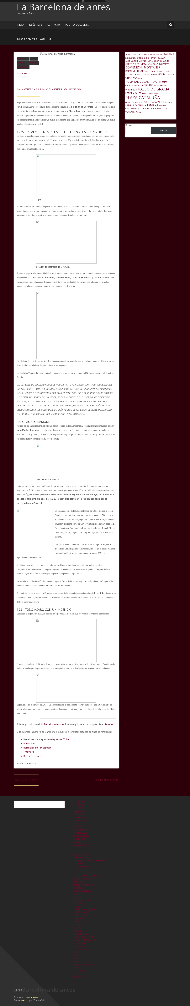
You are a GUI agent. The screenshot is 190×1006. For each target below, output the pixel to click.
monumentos (80, 924)
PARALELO (131, 89)
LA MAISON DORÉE (27, 780)
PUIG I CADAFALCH (154, 102)
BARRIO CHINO (143, 58)
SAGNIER (162, 105)
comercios (23, 58)
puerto (76, 952)
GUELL (140, 78)
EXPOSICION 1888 (150, 74)
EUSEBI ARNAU (133, 74)
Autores (109, 724)
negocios (34, 62)
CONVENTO (164, 61)
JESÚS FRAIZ (35, 24)
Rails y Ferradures (32, 756)
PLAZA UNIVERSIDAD (71, 89)
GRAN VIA (131, 78)
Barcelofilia (29, 743)
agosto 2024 (79, 802)
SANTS (165, 109)
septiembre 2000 (82, 844)
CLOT (156, 61)
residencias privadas (83, 964)
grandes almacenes (83, 900)
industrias (78, 906)
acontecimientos (81, 854)
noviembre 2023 (81, 829)
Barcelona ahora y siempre (37, 747)
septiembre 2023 (82, 835)
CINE (150, 60)
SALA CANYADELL (132, 109)
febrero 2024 (80, 820)
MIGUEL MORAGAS (132, 85)
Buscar (129, 125)
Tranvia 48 (28, 751)
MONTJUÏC (147, 85)
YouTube (64, 739)
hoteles (77, 903)
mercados (78, 918)
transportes (79, 973)
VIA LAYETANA (133, 111)
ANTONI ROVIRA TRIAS (150, 54)
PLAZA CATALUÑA (142, 97)
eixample (77, 893)
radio (75, 955)
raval (75, 961)
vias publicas (79, 976)
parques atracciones (83, 936)
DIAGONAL (146, 63)
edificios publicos (82, 890)
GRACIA (171, 74)
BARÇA (153, 58)
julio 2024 (78, 805)
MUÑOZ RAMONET (51, 89)
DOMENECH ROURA (136, 71)
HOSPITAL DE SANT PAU (141, 82)
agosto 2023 (79, 838)
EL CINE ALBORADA (105, 780)
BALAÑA (168, 54)
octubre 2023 (80, 832)
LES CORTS (163, 82)
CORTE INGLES (132, 63)
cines (75, 872)
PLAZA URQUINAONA (133, 102)
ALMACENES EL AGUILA (30, 89)
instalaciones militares (84, 909)
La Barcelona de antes (63, 7)
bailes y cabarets (81, 857)
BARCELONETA (130, 58)
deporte (77, 887)
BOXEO (161, 57)
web (51, 739)
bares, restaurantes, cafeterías (89, 860)
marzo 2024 (79, 817)
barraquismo (80, 863)
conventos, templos (83, 884)
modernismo (79, 921)
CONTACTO (53, 24)
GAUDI (162, 74)
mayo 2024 (78, 811)
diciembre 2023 (81, 826)
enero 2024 (79, 823)
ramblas (77, 958)
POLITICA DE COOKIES (77, 24)
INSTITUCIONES (81, 912)
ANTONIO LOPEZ (131, 55)
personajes (23, 67)
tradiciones (79, 970)
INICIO (20, 24)
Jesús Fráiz (24, 73)
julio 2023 (78, 841)
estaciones (78, 897)
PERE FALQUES (133, 93)
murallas (77, 927)
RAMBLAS (152, 105)
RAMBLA (168, 102)
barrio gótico (80, 866)
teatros (77, 967)
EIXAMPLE (153, 71)
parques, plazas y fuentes (86, 939)
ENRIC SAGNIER (165, 71)
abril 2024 (78, 814)
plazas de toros (81, 946)
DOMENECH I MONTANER (142, 67)
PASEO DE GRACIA (153, 89)
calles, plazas (80, 869)
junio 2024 (78, 808)
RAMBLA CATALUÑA (135, 105)
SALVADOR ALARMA (150, 108)
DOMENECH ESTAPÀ (161, 64)
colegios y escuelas (83, 878)
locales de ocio (80, 915)
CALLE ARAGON (131, 61)
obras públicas (80, 933)
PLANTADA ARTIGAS (150, 93)
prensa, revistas (81, 949)
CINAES (143, 60)
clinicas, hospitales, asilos (86, 875)
